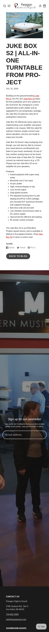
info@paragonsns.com (16, 619)
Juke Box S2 (29, 99)
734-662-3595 (12, 614)
